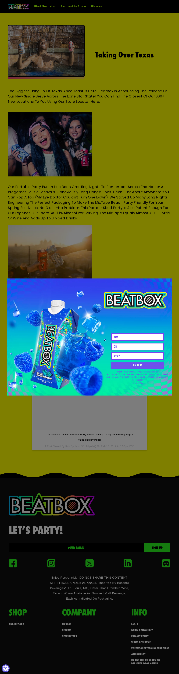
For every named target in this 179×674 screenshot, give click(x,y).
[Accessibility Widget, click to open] (6, 668)
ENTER (137, 365)
